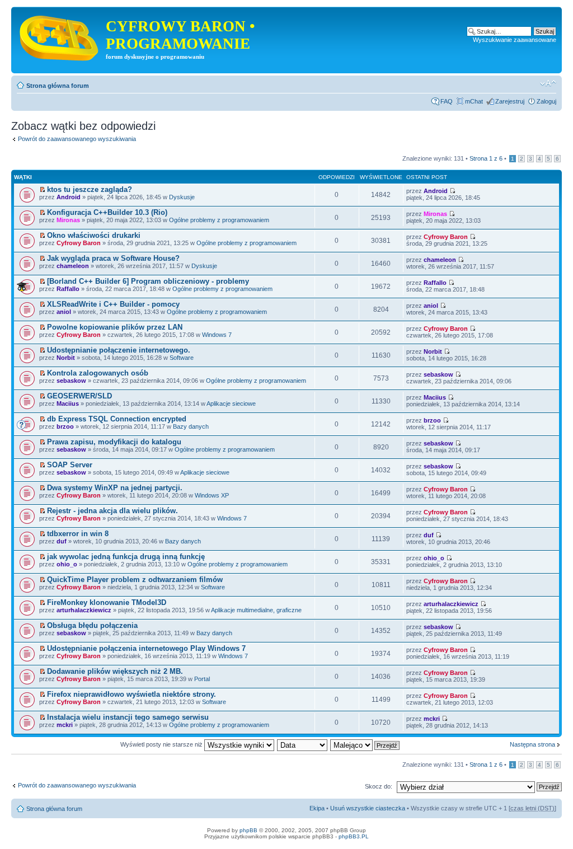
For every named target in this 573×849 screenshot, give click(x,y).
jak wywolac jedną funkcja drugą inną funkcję (126, 556)
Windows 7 (217, 334)
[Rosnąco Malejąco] (365, 744)
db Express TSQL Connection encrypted (116, 419)
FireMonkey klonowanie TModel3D (106, 602)
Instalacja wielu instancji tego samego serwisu (128, 717)
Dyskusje (182, 197)
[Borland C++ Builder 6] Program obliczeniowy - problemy (148, 281)
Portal (202, 679)
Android (69, 197)
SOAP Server (69, 465)
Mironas (68, 220)
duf (62, 541)
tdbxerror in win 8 (78, 533)
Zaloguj (546, 101)
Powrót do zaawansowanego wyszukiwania (77, 138)
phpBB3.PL (354, 836)
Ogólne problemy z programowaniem (219, 220)
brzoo (65, 426)
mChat (474, 101)
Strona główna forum (57, 85)
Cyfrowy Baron (79, 243)
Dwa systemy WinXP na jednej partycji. (114, 488)
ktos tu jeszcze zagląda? (89, 189)
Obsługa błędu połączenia (92, 625)
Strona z (485, 158)
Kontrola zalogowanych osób (97, 373)
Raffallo (68, 288)
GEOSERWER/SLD (79, 396)
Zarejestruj (509, 101)
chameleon (73, 265)
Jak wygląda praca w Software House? (113, 258)
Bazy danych (191, 426)
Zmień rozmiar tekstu (548, 83)
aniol (64, 311)
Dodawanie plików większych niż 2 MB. (115, 671)
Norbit (66, 357)
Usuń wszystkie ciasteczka (367, 808)
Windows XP (212, 495)
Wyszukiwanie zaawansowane (514, 39)
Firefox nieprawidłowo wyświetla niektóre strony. (131, 694)
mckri (65, 724)
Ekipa (317, 808)
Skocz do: (378, 786)
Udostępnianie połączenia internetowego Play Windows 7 (146, 648)
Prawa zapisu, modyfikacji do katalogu (114, 442)
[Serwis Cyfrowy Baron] (60, 36)
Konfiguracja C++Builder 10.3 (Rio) (107, 212)
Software (182, 357)
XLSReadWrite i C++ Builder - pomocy (113, 304)
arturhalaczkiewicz (84, 610)
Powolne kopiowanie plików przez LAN (114, 327)
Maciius (68, 403)
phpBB (248, 830)
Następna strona (532, 744)
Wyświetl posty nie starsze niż (162, 744)
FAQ (446, 101)
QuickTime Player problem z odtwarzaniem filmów (135, 579)
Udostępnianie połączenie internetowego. (118, 350)
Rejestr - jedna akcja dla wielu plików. (112, 510)
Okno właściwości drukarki (93, 235)
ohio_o (67, 564)
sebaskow (71, 380)
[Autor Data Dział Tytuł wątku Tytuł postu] (302, 744)
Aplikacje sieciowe (231, 403)
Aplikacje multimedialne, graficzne (256, 610)
